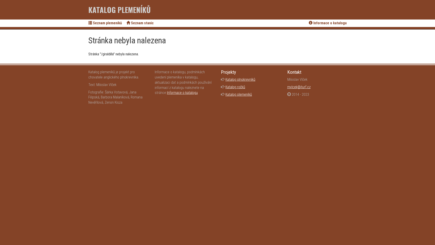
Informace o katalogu (329, 23)
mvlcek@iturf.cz (299, 87)
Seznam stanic (142, 23)
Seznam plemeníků (107, 23)
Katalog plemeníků (119, 9)
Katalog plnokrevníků (240, 79)
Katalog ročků (235, 87)
